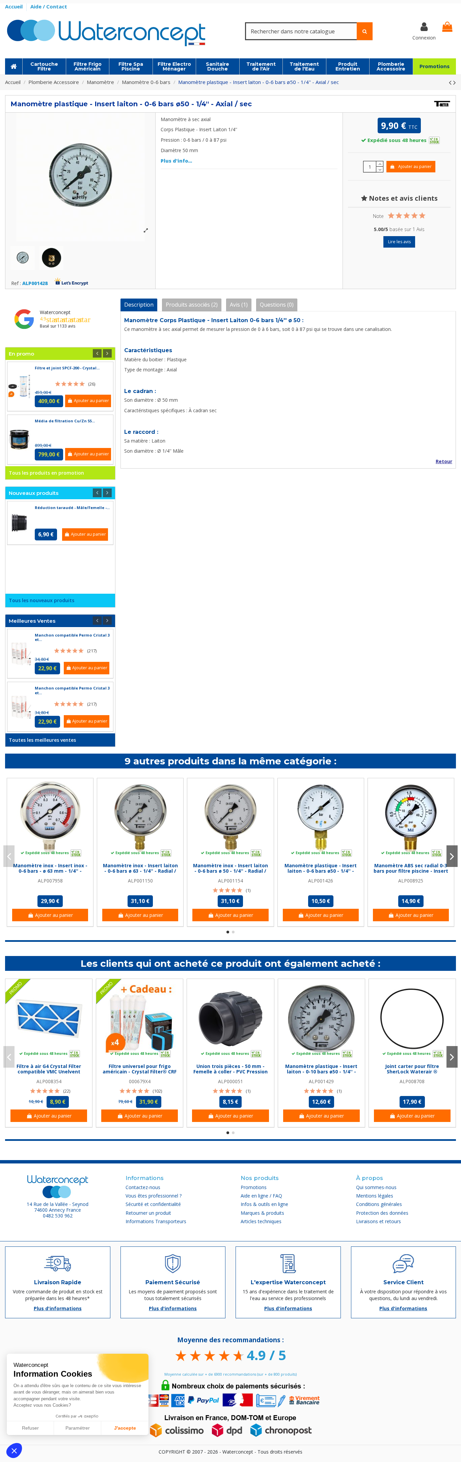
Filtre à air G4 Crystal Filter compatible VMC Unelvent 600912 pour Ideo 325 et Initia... (48, 1072)
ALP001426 (320, 880)
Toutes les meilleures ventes (42, 740)
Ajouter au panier (415, 166)
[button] (14, 1450)
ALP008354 (48, 1081)
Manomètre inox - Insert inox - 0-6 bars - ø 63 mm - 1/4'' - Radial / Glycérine (50, 871)
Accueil (14, 6)
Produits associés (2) (192, 304)
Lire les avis (399, 242)
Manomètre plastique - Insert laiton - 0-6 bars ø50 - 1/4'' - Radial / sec (320, 871)
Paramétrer (77, 1428)
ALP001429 (321, 1081)
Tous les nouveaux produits (41, 600)
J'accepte (125, 1428)
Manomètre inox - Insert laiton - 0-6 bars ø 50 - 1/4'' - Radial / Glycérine (230, 871)
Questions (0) (277, 304)
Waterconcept (55, 312)
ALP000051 (230, 1081)
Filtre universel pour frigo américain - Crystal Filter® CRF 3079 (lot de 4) (140, 1072)
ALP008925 (410, 880)
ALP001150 (140, 880)
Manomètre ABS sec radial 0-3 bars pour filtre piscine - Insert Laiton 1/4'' (411, 871)
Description (139, 304)
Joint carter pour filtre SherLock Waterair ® (412, 1069)
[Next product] (454, 82)
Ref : (16, 283)
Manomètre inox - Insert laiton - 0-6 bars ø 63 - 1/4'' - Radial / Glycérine (140, 871)
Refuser (30, 1428)
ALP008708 (412, 1081)
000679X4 (140, 1081)
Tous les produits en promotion (46, 473)
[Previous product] (451, 82)
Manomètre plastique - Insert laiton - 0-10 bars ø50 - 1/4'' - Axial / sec (321, 1072)
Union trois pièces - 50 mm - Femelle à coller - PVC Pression (230, 1069)
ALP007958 (50, 880)
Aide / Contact (48, 6)
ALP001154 (230, 880)
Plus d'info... (176, 161)
